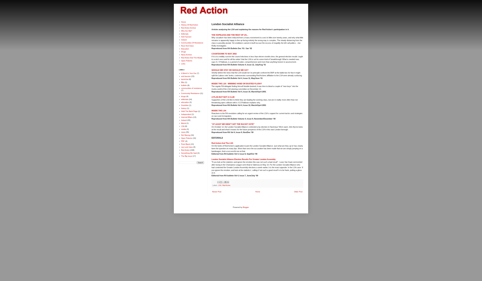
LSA (219, 185)
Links (183, 64)
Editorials (184, 34)
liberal (183, 123)
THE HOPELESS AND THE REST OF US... (230, 35)
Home (257, 192)
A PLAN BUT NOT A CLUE (223, 97)
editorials (184, 99)
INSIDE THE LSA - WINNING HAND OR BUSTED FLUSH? (237, 84)
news (183, 132)
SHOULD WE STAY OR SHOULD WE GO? (230, 70)
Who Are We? (186, 31)
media (183, 129)
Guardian (185, 105)
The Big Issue (186, 156)
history (183, 108)
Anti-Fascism (186, 37)
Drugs (183, 52)
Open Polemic (186, 61)
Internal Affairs (187, 117)
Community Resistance (190, 93)
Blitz (182, 82)
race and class (187, 147)
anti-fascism (186, 76)
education (185, 102)
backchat (184, 79)
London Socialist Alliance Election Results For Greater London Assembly (244, 159)
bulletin (184, 85)
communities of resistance (191, 88)
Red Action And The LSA (222, 143)
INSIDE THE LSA (219, 111)
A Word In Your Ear (188, 73)
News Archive (186, 55)
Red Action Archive (188, 28)
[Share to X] (223, 182)
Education (185, 49)
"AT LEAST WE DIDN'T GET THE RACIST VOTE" (233, 124)
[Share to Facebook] (225, 182)
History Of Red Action (189, 25)
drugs (183, 96)
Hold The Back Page (189, 111)
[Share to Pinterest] (228, 182)
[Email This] (218, 182)
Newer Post (216, 192)
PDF (183, 141)
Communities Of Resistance (192, 43)
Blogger (246, 207)
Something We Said (189, 153)
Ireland (184, 40)
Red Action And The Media (191, 58)
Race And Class (187, 46)
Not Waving (185, 135)
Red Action (226, 185)
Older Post (298, 192)
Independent (186, 114)
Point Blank (185, 144)
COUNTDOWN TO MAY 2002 (224, 54)
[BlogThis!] (221, 182)
